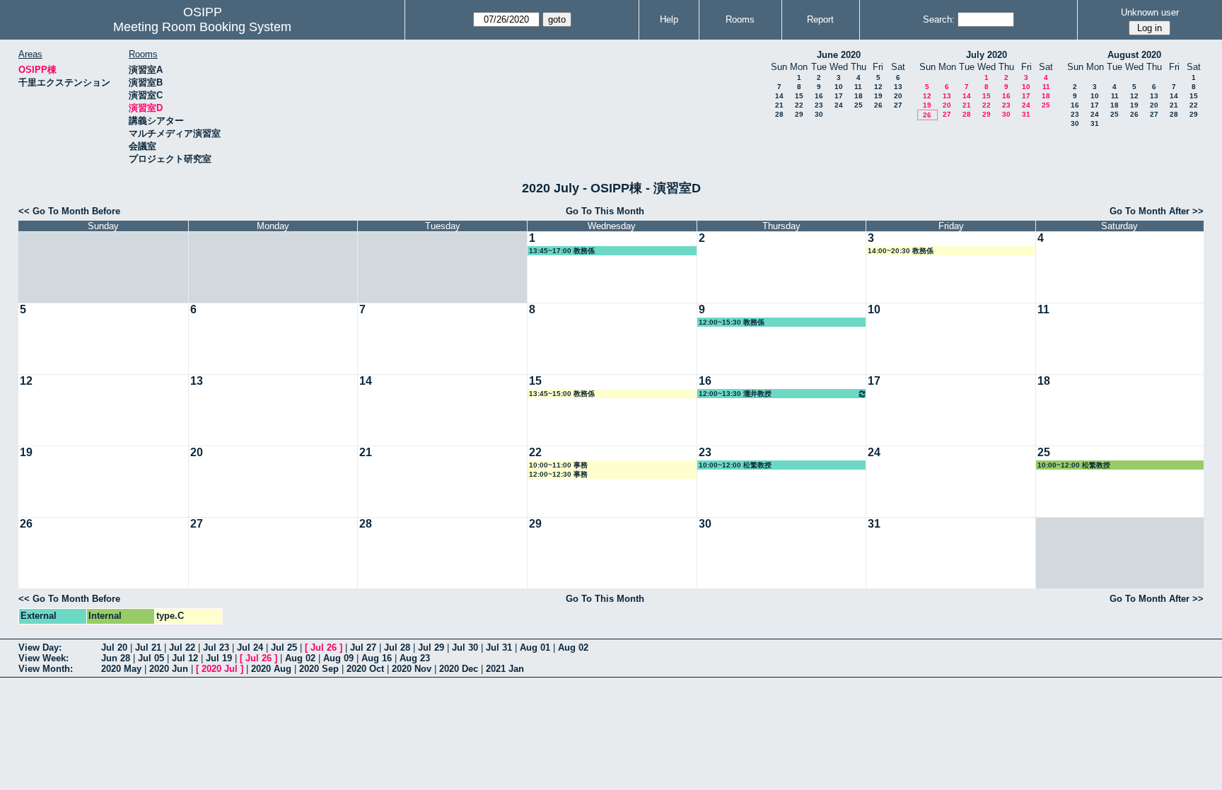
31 (1026, 114)
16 (819, 96)
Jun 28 (115, 658)
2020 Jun (168, 668)
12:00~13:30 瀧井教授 (735, 393)
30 (819, 114)
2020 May (121, 668)
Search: (939, 19)
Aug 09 (338, 658)
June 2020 (839, 55)
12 (878, 87)
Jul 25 (284, 647)
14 (779, 96)
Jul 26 (323, 647)
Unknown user (1150, 12)
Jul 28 (397, 647)
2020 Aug (271, 668)
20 (898, 96)
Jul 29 (431, 647)
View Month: (45, 668)
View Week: (43, 658)
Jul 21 (148, 647)
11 (858, 87)
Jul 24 (250, 647)
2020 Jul (220, 668)
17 (838, 96)
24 (838, 105)
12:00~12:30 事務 (558, 474)
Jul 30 (465, 647)
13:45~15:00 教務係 (562, 393)
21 (779, 105)
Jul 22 (182, 647)
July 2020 (986, 55)
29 (799, 114)
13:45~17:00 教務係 (562, 251)
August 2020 (1134, 55)
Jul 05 (151, 658)
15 (799, 96)
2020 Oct (365, 668)
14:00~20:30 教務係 (900, 251)
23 (819, 105)
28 (779, 114)
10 (838, 87)
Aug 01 (535, 647)
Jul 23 (216, 647)
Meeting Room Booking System (202, 27)
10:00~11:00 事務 (558, 465)
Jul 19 (219, 658)
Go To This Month (605, 211)
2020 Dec (458, 668)
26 (878, 105)
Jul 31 (499, 647)
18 (858, 96)
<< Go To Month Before (69, 211)
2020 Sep (319, 668)
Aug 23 (415, 658)
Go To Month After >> (1157, 211)
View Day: (40, 647)
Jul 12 (185, 658)
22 (799, 105)
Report (820, 19)
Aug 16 (376, 658)
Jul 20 (114, 647)
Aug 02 (573, 647)
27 (898, 105)
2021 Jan (505, 668)
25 (858, 105)
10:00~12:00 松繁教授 (735, 465)
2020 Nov (411, 668)
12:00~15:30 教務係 (731, 322)
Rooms (740, 19)
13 (898, 87)
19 (878, 96)
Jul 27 (363, 647)
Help (669, 19)
